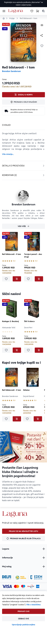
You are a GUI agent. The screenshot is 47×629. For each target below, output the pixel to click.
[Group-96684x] (36, 577)
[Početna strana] (16, 11)
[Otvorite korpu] (37, 11)
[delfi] (6, 577)
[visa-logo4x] (7, 586)
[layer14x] (37, 586)
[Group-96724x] (30, 586)
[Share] (41, 35)
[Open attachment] (42, 25)
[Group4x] (23, 586)
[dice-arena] (20, 577)
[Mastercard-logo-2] (16, 586)
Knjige (12, 18)
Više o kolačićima (33, 604)
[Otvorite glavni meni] (4, 11)
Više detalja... (8, 154)
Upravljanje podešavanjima (23, 624)
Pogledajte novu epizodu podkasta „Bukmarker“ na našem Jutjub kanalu (23, 3)
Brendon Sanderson (11, 71)
